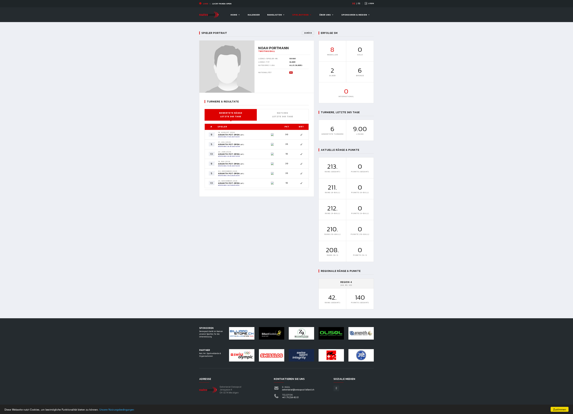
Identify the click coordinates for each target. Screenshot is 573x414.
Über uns (325, 15)
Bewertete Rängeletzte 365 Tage (230, 114)
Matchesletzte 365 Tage (282, 114)
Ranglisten (274, 15)
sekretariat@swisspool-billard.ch (298, 389)
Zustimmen (559, 409)
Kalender (254, 15)
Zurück (308, 33)
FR (359, 3)
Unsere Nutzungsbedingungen (116, 409)
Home (234, 15)
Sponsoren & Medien (354, 15)
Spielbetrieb (300, 15)
